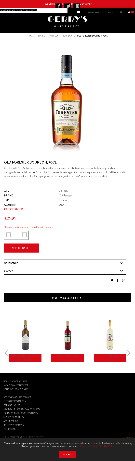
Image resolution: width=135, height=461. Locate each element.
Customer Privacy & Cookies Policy (97, 446)
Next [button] (128, 353)
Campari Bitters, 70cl (67, 358)
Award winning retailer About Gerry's (18, 10)
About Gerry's (10, 421)
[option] (25, 341)
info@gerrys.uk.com (14, 401)
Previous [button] (7, 353)
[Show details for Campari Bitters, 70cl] (67, 335)
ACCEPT (67, 454)
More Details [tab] (11, 263)
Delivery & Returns (13, 425)
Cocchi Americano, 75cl (110, 358)
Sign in (110, 12)
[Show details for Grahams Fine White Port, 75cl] (25, 335)
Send (130, 437)
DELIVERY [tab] (8, 270)
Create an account (95, 12)
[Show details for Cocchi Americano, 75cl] (110, 335)
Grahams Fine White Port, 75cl (25, 358)
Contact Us (9, 429)
